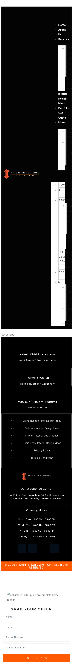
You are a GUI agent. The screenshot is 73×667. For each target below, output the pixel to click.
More (61, 122)
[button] (58, 175)
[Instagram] (54, 548)
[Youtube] (43, 548)
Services (63, 39)
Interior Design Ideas (62, 98)
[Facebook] (22, 548)
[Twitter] (32, 548)
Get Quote (62, 115)
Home (62, 25)
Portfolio (63, 108)
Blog (69, 168)
